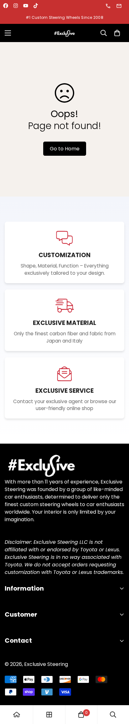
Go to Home (65, 148)
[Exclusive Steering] (64, 33)
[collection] (49, 714)
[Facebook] (5, 5)
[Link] (64, 465)
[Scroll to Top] (117, 690)
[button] (117, 33)
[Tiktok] (35, 5)
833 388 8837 (108, 6)
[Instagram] (15, 5)
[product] (16, 714)
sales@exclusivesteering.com (119, 6)
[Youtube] (25, 5)
